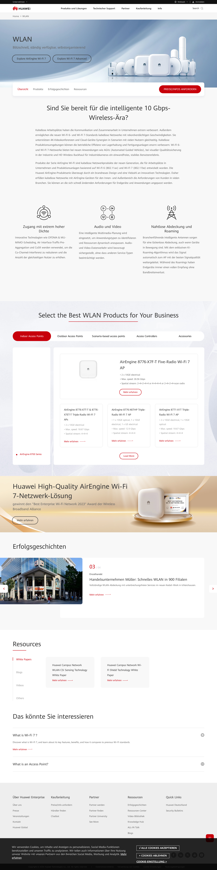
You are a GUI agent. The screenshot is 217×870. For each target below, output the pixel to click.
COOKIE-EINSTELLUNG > (151, 861)
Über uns (17, 805)
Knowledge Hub (136, 822)
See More (93, 822)
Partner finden (96, 810)
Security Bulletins (174, 810)
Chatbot (55, 816)
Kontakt (17, 822)
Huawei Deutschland (176, 805)
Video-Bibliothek (136, 816)
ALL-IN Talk (133, 827)
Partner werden (97, 805)
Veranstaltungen (21, 816)
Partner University (98, 816)
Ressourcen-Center (137, 810)
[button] (4, 589)
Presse (16, 810)
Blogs (130, 833)
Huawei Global (20, 827)
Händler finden (58, 810)
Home (16, 16)
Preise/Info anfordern (61, 805)
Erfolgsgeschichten (137, 805)
